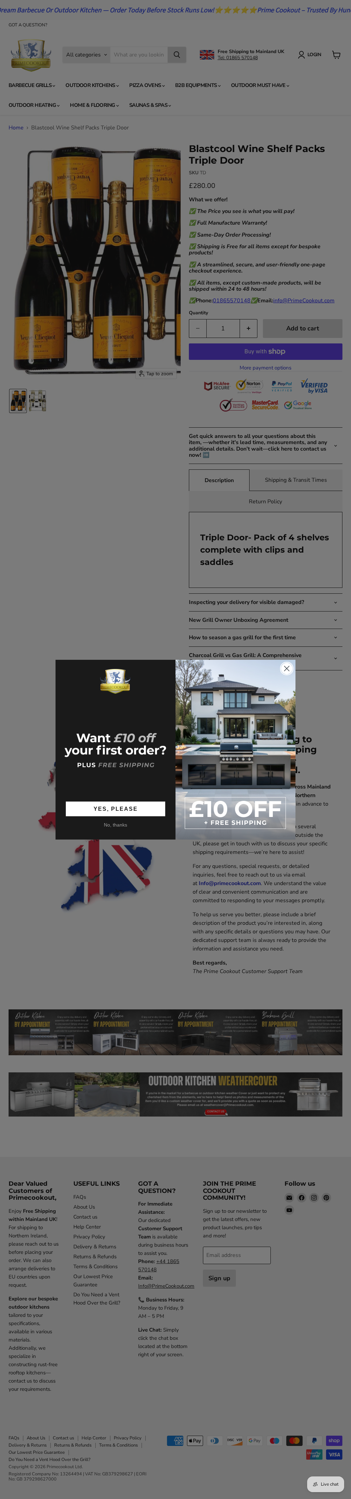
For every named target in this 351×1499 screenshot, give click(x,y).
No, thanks (115, 825)
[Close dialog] (287, 669)
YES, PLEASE (116, 809)
